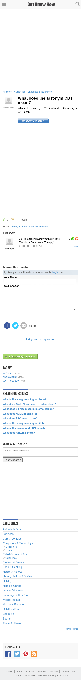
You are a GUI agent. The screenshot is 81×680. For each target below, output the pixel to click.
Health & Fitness (12, 571)
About (19, 671)
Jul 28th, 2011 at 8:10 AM (30, 246)
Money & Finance (13, 604)
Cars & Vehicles (12, 538)
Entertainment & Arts (15, 554)
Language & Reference (40, 91)
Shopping (8, 614)
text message (41, 226)
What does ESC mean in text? (20, 418)
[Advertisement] (40, 49)
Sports (7, 618)
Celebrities (11, 557)
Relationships (11, 609)
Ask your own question (41, 339)
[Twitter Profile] (17, 654)
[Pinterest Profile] (26, 654)
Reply (75, 246)
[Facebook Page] (8, 654)
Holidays (8, 581)
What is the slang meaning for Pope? (24, 399)
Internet (9, 549)
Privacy (54, 671)
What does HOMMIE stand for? (21, 413)
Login (55, 272)
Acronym (9, 248)
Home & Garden (12, 585)
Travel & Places (12, 623)
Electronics (11, 546)
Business (8, 534)
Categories (19, 91)
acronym (15, 226)
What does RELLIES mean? (19, 432)
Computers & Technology (18, 543)
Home (9, 671)
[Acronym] (9, 241)
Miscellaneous (11, 600)
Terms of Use (68, 671)
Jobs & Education (13, 590)
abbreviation (27, 226)
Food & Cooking (12, 567)
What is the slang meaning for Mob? (24, 423)
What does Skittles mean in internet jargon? (28, 408)
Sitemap (42, 671)
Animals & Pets (12, 529)
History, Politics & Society (18, 576)
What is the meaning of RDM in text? (24, 428)
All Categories (72, 628)
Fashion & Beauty (13, 562)
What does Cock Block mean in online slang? (29, 404)
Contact (30, 671)
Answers (7, 91)
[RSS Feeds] (34, 654)
